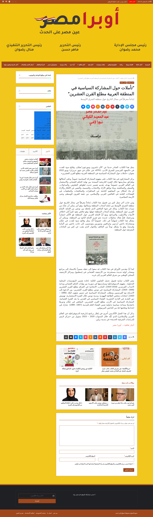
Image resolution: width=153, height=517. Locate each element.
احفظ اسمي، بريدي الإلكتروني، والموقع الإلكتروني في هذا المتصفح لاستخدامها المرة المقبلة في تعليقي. (103, 464)
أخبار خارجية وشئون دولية (11, 64)
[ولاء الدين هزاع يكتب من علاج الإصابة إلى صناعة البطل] (43, 242)
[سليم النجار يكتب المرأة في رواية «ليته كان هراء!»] (26, 242)
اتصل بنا (49, 513)
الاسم (132, 448)
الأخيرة (35, 151)
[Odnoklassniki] (98, 107)
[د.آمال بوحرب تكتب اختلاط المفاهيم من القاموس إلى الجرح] (70, 394)
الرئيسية (147, 64)
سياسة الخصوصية (41, 513)
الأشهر (48, 151)
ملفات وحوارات (100, 64)
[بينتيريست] (112, 107)
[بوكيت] (93, 107)
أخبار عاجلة (139, 64)
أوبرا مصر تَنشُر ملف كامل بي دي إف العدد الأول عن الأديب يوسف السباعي (29, 189)
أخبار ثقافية (82, 64)
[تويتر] (127, 107)
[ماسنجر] (83, 107)
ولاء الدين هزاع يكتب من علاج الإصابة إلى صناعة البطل (43, 250)
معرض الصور (20, 513)
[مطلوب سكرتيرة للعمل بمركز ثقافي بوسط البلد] (45, 199)
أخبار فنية (90, 64)
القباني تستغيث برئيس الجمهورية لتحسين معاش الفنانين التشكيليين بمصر (30, 161)
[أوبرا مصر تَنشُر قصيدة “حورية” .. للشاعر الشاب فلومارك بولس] (45, 180)
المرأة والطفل (41, 64)
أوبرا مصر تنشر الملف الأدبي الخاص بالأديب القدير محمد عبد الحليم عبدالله (29, 170)
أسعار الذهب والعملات (27, 64)
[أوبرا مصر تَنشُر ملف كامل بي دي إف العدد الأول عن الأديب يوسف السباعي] (45, 190)
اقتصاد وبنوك (129, 64)
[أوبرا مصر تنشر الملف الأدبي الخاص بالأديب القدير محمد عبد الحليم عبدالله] (45, 171)
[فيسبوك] (132, 107)
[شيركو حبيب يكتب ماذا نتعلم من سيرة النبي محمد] (122, 394)
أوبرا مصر (117, 325)
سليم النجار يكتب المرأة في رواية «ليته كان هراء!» (27, 250)
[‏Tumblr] (117, 107)
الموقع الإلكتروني (90, 456)
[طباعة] (66, 337)
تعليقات (22, 151)
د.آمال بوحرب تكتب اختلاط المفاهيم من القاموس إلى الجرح (110, 2)
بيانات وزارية (63, 64)
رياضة (121, 64)
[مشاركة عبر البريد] (71, 337)
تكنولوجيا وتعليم (112, 64)
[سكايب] (88, 107)
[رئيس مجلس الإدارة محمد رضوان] (76, 30)
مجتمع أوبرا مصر (52, 64)
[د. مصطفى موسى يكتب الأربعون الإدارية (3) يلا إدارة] (96, 394)
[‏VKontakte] (103, 107)
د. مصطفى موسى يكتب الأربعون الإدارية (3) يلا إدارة (44, 231)
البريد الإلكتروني (129, 456)
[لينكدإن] (122, 107)
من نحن (55, 513)
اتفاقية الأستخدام (29, 513)
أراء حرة (72, 64)
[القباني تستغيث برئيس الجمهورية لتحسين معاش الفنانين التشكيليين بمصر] (45, 162)
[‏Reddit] (108, 107)
